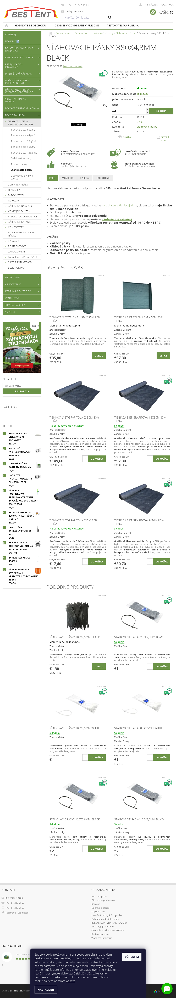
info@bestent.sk (14, 897)
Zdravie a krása (18, 184)
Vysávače (14, 241)
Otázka (127, 137)
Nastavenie (45, 990)
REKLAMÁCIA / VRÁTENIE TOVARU (109, 922)
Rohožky (13, 200)
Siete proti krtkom (20, 262)
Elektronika (16, 267)
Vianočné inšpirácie (101, 937)
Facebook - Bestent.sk (17, 912)
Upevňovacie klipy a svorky (22, 177)
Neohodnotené (72, 66)
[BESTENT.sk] (31, 12)
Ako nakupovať (99, 896)
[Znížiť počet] (147, 112)
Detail (99, 355)
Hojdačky (14, 189)
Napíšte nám (98, 911)
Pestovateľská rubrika (123, 25)
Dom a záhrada (15, 115)
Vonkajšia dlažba (19, 211)
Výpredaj (10, 34)
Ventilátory (12, 298)
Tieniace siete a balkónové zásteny (20, 123)
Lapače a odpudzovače (22, 256)
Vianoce (10, 311)
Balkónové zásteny (21, 158)
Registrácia (167, 4)
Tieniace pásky (19, 164)
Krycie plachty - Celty (19, 57)
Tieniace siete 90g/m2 (23, 146)
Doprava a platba (100, 907)
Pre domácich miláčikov (14, 65)
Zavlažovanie (16, 251)
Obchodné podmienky (103, 900)
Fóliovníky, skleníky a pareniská (19, 49)
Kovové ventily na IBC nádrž (22, 234)
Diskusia (85, 178)
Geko (139, 121)
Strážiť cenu (165, 139)
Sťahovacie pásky (21, 169)
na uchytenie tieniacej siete (119, 205)
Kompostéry (16, 227)
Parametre (68, 178)
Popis (52, 178)
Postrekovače (17, 246)
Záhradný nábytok (20, 205)
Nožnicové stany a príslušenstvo (17, 81)
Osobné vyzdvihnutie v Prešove (76, 25)
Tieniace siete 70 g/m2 (23, 141)
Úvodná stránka (7, 25)
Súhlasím (132, 957)
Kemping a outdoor (18, 291)
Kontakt (95, 903)
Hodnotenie (103, 178)
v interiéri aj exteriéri (117, 219)
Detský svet (12, 277)
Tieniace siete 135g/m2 (24, 152)
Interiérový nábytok (18, 73)
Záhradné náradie (19, 221)
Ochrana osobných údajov (105, 919)
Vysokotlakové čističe (22, 216)
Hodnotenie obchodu (30, 25)
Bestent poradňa (100, 934)
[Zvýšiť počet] (147, 109)
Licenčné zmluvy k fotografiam (107, 915)
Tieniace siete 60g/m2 (23, 129)
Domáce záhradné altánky (22, 108)
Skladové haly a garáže (15, 100)
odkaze (70, 981)
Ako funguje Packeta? (102, 926)
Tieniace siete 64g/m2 (23, 135)
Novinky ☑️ (12, 41)
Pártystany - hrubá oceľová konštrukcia (19, 91)
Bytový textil (16, 195)
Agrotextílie (13, 284)
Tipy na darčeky (15, 305)
